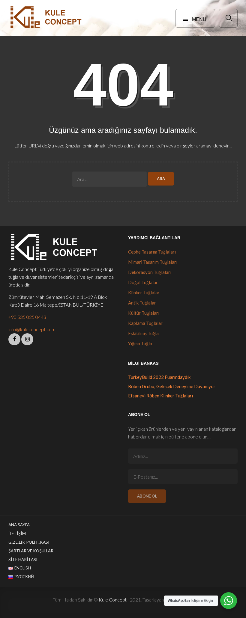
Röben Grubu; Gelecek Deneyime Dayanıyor (171, 386)
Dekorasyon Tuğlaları (149, 272)
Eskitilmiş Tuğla (143, 333)
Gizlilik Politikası (28, 542)
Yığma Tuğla (140, 343)
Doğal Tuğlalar (143, 282)
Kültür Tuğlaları (143, 313)
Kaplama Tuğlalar (145, 323)
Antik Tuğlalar (142, 302)
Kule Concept (113, 599)
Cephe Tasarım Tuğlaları (152, 251)
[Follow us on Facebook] (14, 339)
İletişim (17, 533)
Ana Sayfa (19, 524)
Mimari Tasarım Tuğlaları (152, 262)
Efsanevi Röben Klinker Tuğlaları (160, 395)
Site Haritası (22, 559)
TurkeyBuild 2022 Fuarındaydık (159, 377)
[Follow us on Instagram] (27, 339)
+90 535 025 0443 (27, 317)
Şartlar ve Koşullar (30, 550)
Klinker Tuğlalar (144, 292)
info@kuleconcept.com (32, 329)
